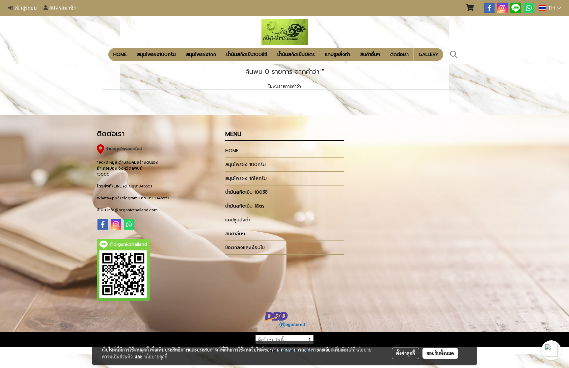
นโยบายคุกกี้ (155, 356)
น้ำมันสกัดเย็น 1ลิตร (244, 206)
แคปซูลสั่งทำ (337, 54)
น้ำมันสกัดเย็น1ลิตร (296, 54)
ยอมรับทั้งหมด (440, 353)
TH (551, 8)
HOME (120, 54)
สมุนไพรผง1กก (201, 54)
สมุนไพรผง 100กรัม (245, 164)
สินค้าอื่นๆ (370, 54)
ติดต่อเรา (399, 54)
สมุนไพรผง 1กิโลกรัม (246, 178)
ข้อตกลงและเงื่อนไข (245, 247)
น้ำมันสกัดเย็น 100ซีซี (246, 192)
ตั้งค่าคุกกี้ (405, 353)
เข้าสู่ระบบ (25, 8)
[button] (454, 54)
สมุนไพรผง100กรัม (156, 54)
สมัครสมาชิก (62, 8)
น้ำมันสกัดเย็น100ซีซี (246, 54)
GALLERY (428, 54)
